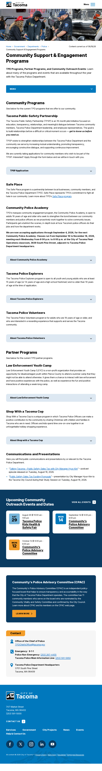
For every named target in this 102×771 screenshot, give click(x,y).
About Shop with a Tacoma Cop (26, 440)
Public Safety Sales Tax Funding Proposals (30, 476)
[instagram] (31, 744)
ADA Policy (52, 755)
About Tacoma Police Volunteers (27, 338)
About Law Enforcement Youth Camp (29, 397)
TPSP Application (19, 170)
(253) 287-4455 (48, 654)
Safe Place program (61, 196)
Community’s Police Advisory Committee (79, 524)
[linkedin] (42, 744)
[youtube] (52, 744)
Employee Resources (75, 755)
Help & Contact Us (16, 733)
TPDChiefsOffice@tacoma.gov (30, 644)
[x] (20, 744)
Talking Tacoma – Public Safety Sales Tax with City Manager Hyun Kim (44, 468)
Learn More (23, 613)
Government (29, 730)
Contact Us (13, 721)
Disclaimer (62, 755)
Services (11, 730)
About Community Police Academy (28, 260)
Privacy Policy (41, 755)
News (66, 730)
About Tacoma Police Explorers (26, 299)
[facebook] (10, 744)
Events (80, 730)
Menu (13, 89)
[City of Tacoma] (16, 4)
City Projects (49, 730)
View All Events (81, 502)
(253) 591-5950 (63, 658)
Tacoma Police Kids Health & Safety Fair (32, 524)
